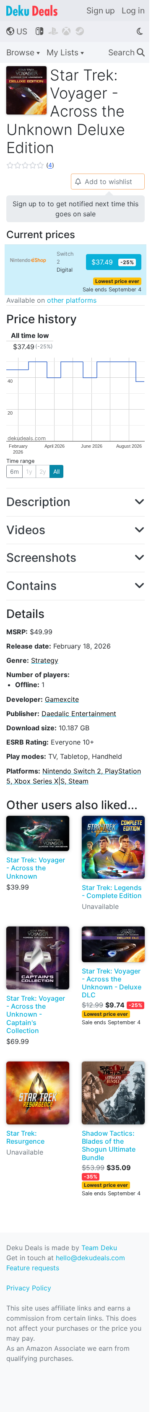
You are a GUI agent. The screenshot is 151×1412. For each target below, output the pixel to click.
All (56, 471)
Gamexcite (62, 699)
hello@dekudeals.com (90, 1258)
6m (14, 471)
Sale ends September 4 (112, 289)
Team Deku (99, 1247)
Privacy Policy (28, 1288)
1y (29, 471)
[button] (30, 165)
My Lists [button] (64, 52)
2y (42, 471)
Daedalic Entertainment (79, 713)
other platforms (71, 300)
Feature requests (32, 1268)
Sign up (100, 10)
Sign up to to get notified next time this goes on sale (75, 209)
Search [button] (126, 52)
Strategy (44, 660)
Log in (133, 10)
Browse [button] (21, 52)
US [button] (16, 31)
